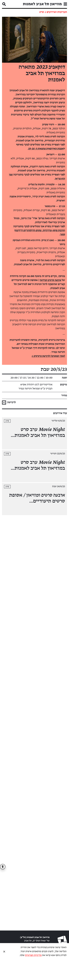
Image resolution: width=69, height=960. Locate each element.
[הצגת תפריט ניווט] (65, 4)
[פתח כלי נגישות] (2, 866)
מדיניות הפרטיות (33, 955)
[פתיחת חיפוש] (4, 4)
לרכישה (11, 402)
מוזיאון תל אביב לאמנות (42, 4)
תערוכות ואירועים (57, 12)
